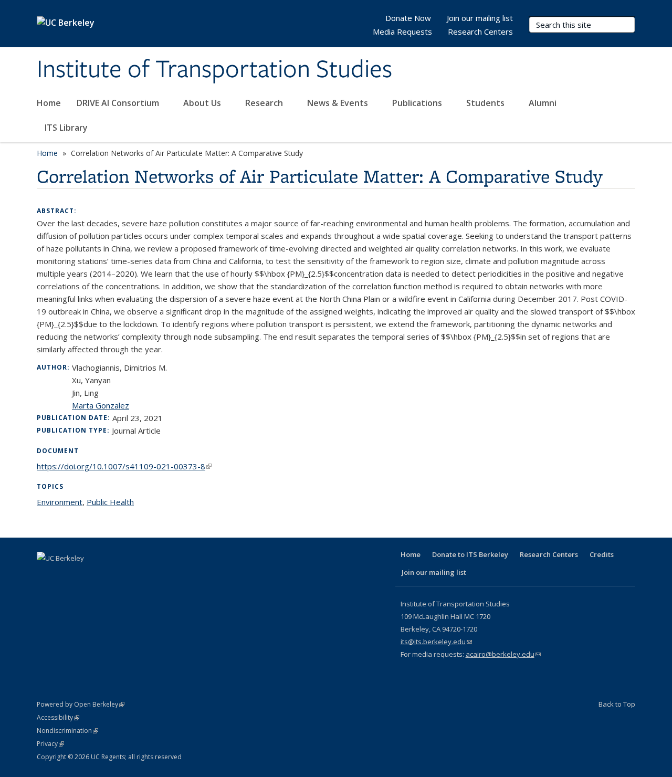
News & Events (338, 103)
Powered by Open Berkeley (80, 704)
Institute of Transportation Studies (214, 70)
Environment (59, 502)
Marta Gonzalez (100, 405)
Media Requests (402, 31)
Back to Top (616, 704)
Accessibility (58, 717)
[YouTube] (107, 576)
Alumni (544, 103)
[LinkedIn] (87, 576)
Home (49, 103)
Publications (418, 103)
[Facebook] (46, 576)
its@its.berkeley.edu (436, 641)
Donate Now (408, 18)
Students (486, 103)
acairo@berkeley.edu (503, 654)
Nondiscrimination (67, 730)
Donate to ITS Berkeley (470, 554)
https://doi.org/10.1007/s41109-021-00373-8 (124, 466)
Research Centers (480, 31)
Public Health (110, 502)
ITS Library (67, 127)
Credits (602, 554)
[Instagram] (128, 576)
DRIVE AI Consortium (119, 103)
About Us (203, 103)
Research (265, 103)
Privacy (50, 743)
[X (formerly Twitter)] (66, 576)
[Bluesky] (148, 576)
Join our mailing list (480, 18)
